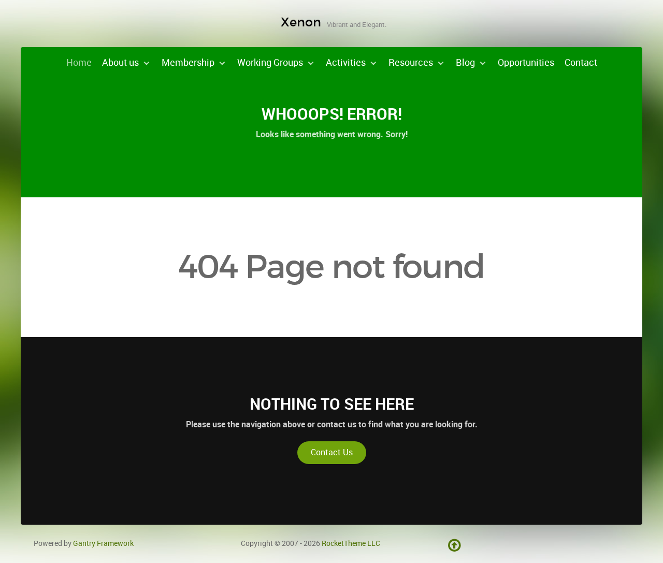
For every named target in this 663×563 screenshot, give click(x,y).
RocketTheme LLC (351, 543)
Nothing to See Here (332, 404)
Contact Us (332, 452)
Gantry (103, 543)
